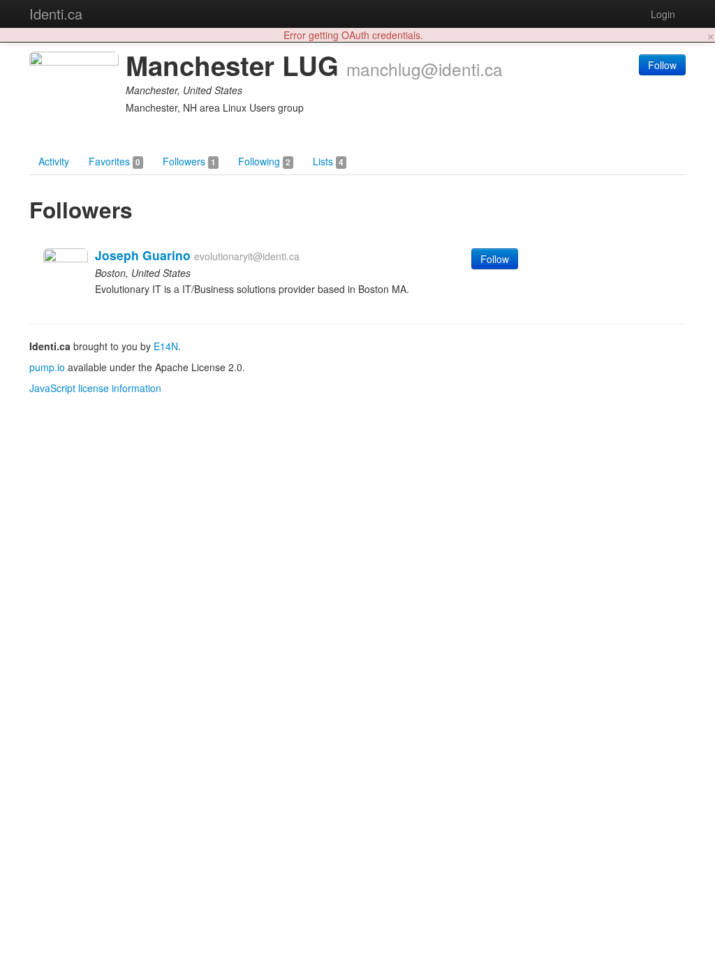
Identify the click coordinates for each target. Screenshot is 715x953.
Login (663, 14)
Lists (328, 161)
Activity (53, 161)
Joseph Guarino (143, 255)
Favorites (114, 161)
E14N (166, 346)
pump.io (47, 367)
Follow (662, 65)
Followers (189, 161)
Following (264, 161)
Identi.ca (55, 13)
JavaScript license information (95, 388)
